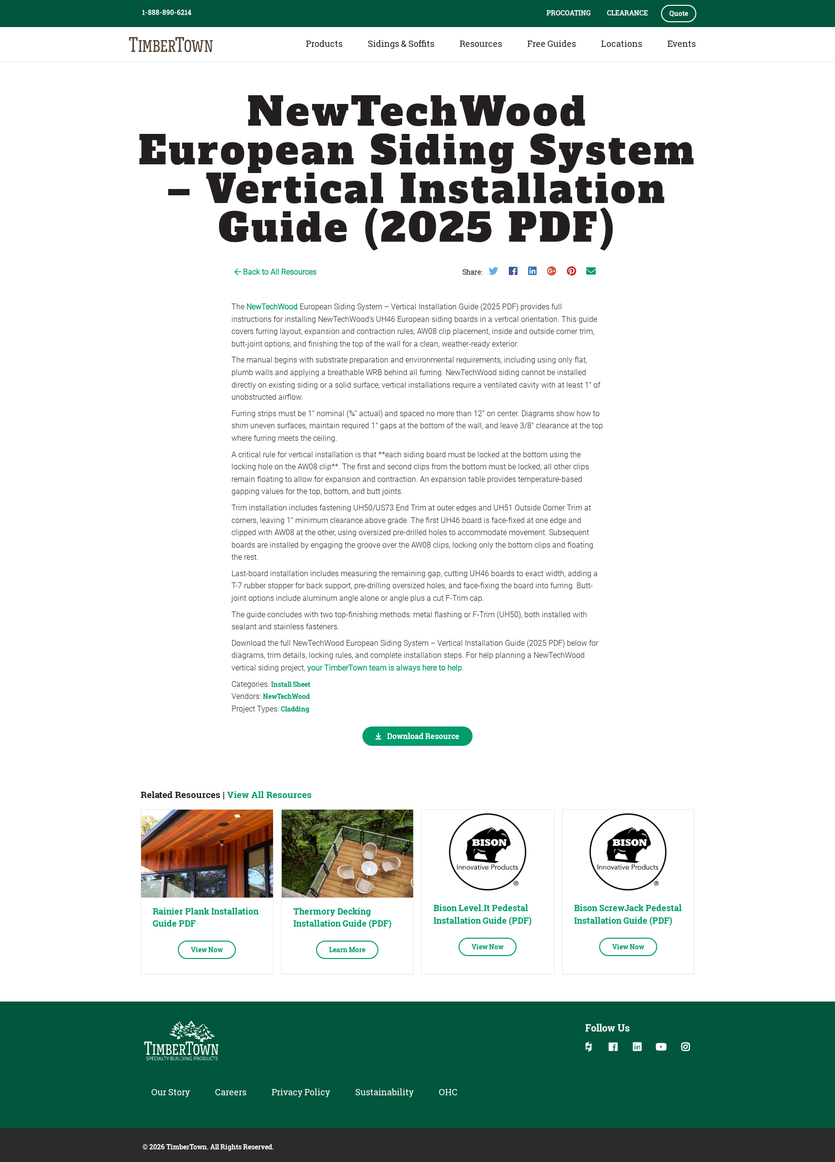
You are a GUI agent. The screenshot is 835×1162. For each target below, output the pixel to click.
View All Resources (269, 794)
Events (681, 43)
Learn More (347, 949)
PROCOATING (568, 12)
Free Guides (551, 43)
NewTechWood (272, 306)
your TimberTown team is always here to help (384, 667)
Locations (621, 43)
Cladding (295, 708)
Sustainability (384, 1092)
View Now (207, 949)
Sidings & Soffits (401, 43)
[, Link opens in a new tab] (207, 854)
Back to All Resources (279, 271)
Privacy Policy (301, 1092)
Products (324, 43)
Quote (678, 13)
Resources (481, 43)
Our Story (170, 1092)
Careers (230, 1092)
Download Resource (422, 736)
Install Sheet (290, 684)
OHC (448, 1092)
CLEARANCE (627, 12)
